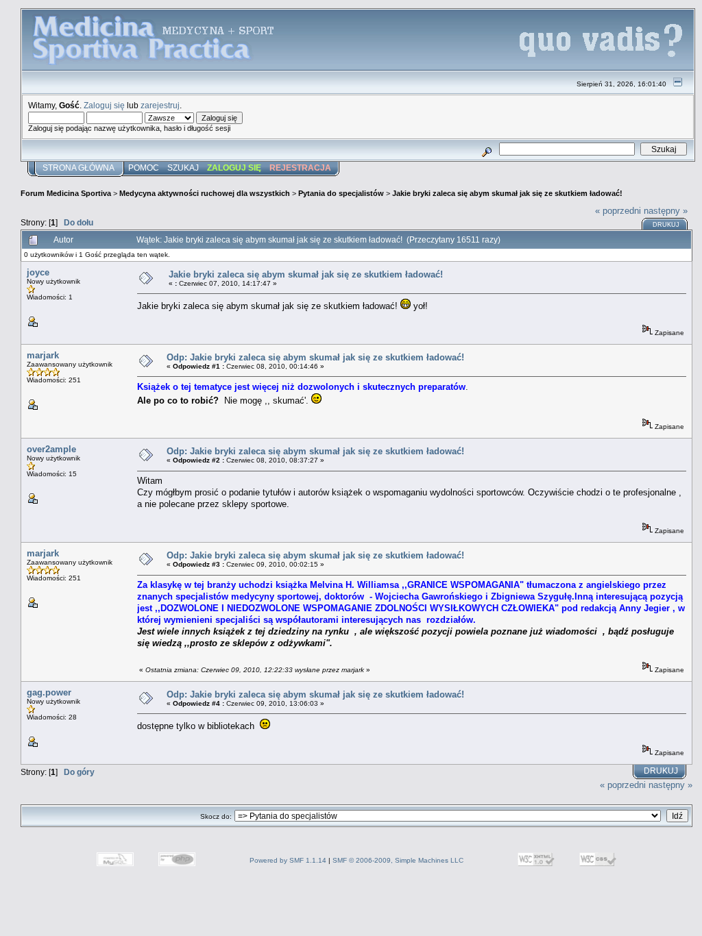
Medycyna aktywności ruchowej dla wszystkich (204, 193)
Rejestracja (300, 168)
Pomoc (143, 168)
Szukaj (183, 168)
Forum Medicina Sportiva (66, 193)
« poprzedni (618, 211)
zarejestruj (160, 105)
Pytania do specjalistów (341, 193)
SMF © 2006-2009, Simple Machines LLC (397, 860)
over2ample (51, 449)
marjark (43, 355)
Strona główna (78, 168)
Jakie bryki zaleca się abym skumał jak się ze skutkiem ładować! (507, 193)
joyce (38, 272)
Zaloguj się (104, 105)
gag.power (49, 692)
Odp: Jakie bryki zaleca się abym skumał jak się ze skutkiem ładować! (315, 357)
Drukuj (666, 224)
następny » (666, 211)
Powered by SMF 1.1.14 (288, 860)
